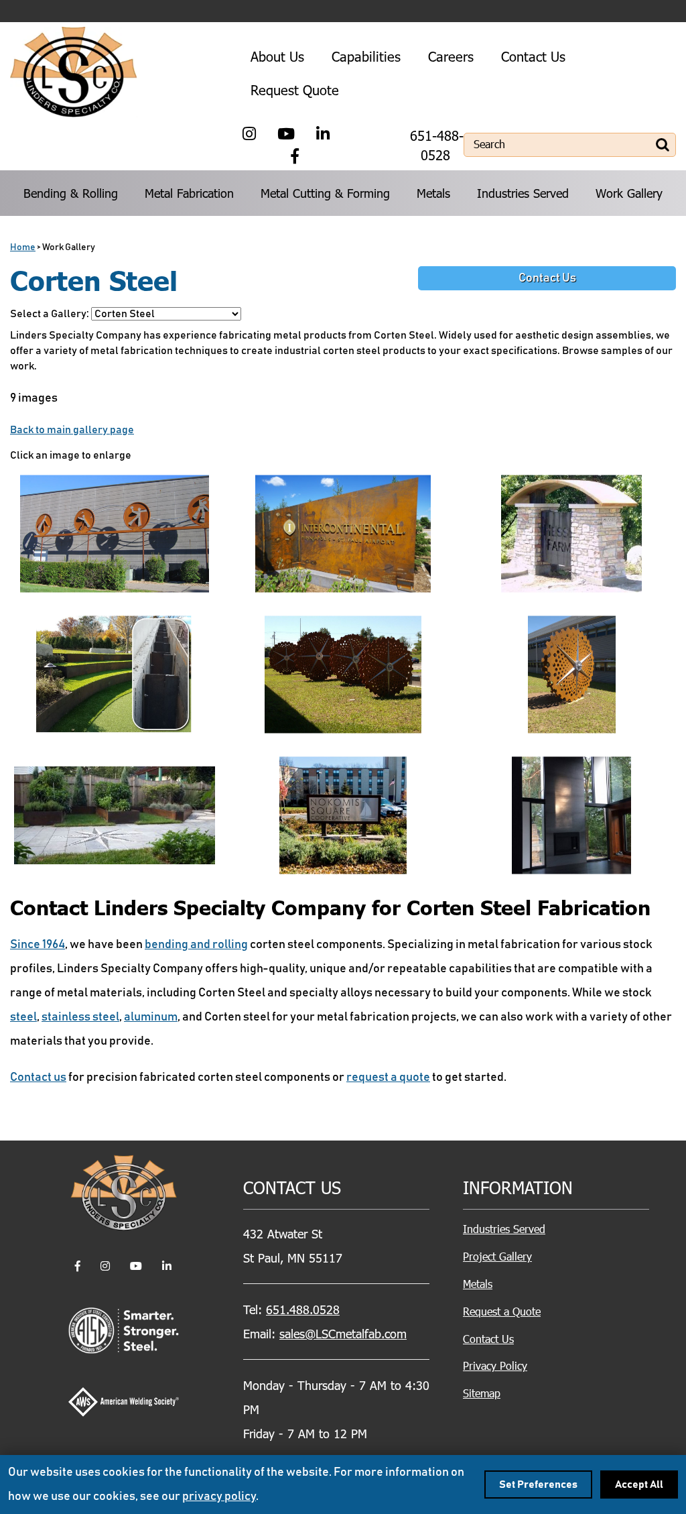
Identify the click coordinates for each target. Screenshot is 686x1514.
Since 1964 (37, 945)
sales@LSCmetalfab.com (343, 1333)
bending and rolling (196, 945)
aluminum (151, 1017)
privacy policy (219, 1497)
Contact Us (533, 55)
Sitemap (481, 1393)
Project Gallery (497, 1256)
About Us (277, 55)
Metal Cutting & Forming (325, 192)
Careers (451, 55)
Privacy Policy (495, 1365)
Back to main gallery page (72, 429)
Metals (433, 192)
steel (23, 1017)
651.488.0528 (303, 1309)
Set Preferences (538, 1484)
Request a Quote (502, 1311)
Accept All (639, 1484)
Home (23, 247)
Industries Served (523, 192)
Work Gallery (629, 192)
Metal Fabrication (189, 192)
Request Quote (295, 89)
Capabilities (366, 55)
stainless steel (80, 1017)
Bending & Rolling (70, 192)
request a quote (388, 1077)
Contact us (38, 1077)
